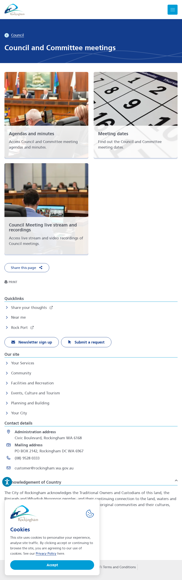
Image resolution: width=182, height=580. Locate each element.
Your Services (22, 363)
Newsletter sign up (34, 342)
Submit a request (89, 342)
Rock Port (20, 327)
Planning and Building (30, 403)
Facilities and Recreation (32, 383)
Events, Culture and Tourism (35, 393)
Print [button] (13, 282)
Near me (18, 317)
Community (21, 373)
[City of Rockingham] (14, 10)
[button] (26, 267)
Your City (19, 413)
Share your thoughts (29, 307)
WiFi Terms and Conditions (115, 567)
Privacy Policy (46, 554)
